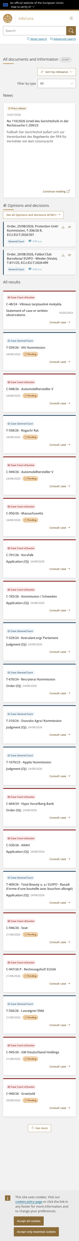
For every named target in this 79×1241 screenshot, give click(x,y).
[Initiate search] (71, 30)
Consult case (57, 322)
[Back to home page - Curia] (7, 18)
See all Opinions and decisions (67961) (31, 215)
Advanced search (64, 39)
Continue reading (54, 191)
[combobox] (56, 72)
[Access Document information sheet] (69, 227)
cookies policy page (28, 1201)
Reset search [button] (38, 39)
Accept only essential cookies (36, 1232)
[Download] (63, 227)
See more (41, 1128)
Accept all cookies (28, 1221)
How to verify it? (21, 7)
